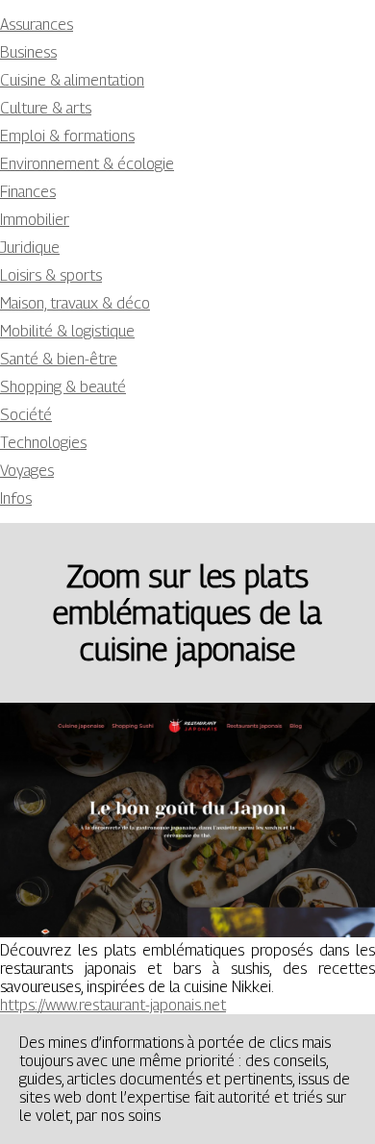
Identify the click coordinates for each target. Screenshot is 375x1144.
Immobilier (34, 220)
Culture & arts (45, 108)
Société (26, 415)
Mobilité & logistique (67, 331)
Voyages (27, 470)
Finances (28, 192)
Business (28, 52)
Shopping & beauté (63, 387)
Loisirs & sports (51, 275)
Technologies (43, 443)
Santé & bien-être (58, 359)
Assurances (36, 24)
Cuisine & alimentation (72, 80)
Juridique (30, 247)
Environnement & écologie (87, 164)
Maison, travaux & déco (75, 303)
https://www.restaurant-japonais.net (113, 1005)
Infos (16, 498)
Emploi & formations (67, 136)
